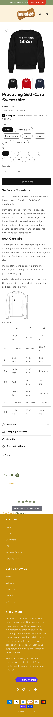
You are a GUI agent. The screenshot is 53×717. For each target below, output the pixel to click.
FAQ (8, 546)
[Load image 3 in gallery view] (40, 84)
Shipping (5, 110)
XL (32, 153)
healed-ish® (30, 712)
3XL (7, 159)
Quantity (6, 166)
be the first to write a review (26, 508)
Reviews (10, 576)
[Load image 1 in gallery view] (13, 84)
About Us (10, 595)
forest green (11, 136)
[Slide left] (3, 84)
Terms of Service (14, 552)
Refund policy (12, 559)
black (7, 129)
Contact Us (11, 602)
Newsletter (11, 589)
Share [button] (8, 455)
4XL (18, 159)
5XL (30, 159)
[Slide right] (50, 84)
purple (40, 136)
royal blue (21, 142)
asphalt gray (24, 129)
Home (8, 527)
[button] (6, 14)
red (6, 142)
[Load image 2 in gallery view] (26, 84)
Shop (8, 533)
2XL (43, 153)
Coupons (10, 583)
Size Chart (11, 539)
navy (27, 136)
